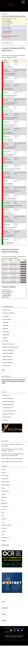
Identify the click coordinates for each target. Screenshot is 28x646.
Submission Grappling (6, 525)
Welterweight (5, 325)
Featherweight (5, 331)
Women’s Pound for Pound (8, 344)
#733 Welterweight (6, 37)
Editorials (3, 472)
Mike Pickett (5, 144)
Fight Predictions (5, 481)
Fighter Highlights (5, 484)
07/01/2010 (4, 279)
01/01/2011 (4, 275)
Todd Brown (5, 231)
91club (3, 370)
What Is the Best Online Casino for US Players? (12, 461)
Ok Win (3, 601)
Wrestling (3, 540)
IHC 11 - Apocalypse (8, 220)
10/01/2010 (4, 277)
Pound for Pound (6, 310)
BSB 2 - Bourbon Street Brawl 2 (11, 198)
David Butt (6, 297)
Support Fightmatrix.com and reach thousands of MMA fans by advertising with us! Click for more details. (13, 381)
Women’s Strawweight (7, 359)
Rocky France (6, 106)
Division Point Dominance (8, 313)
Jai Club (10, 635)
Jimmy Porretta (6, 129)
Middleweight (5, 322)
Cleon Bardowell (8, 291)
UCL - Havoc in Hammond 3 (10, 73)
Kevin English (6, 194)
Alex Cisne (5, 157)
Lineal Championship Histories (9, 410)
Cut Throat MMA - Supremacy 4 (11, 95)
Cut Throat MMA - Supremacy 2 (11, 102)
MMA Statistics (4, 506)
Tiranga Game (19, 636)
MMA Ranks (4, 503)
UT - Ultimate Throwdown (10, 234)
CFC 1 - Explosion (8, 212)
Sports (2, 522)
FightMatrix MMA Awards (8, 413)
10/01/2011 (4, 273)
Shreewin (6, 635)
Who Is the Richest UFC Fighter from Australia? (12, 458)
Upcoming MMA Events (7, 407)
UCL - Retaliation (8, 66)
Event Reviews (4, 478)
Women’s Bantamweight (7, 353)
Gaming (3, 488)
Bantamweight (5, 334)
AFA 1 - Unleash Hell (9, 139)
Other (2, 515)
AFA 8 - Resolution (8, 88)
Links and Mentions (6, 417)
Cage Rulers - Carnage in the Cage (11, 124)
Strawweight (5, 341)
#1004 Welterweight (6, 33)
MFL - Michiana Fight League (10, 146)
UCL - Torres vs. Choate (9, 80)
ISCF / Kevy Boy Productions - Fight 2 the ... (13, 168)
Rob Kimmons (6, 187)
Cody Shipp (5, 180)
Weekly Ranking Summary (8, 404)
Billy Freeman (6, 239)
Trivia (2, 534)
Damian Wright (6, 136)
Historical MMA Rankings (8, 401)
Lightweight (5, 328)
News (2, 512)
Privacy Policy (16, 628)
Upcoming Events (5, 537)
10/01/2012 (4, 264)
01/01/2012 (4, 271)
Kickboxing (3, 497)
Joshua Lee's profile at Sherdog (10, 18)
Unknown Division (6, 365)
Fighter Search (5, 395)
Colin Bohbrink (6, 121)
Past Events (5, 420)
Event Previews (4, 475)
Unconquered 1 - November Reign (11, 117)
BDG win (4, 614)
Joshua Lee (4, 14)
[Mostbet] (12, 592)
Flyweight (4, 337)
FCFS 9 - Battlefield (8, 183)
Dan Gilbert (5, 92)
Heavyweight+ (5, 316)
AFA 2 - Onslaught (8, 132)
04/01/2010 (4, 282)
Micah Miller (5, 216)
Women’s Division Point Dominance (10, 347)
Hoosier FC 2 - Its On (9, 110)
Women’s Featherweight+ (8, 350)
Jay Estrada (5, 99)
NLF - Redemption (8, 161)
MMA (2, 500)
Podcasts (3, 518)
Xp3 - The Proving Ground (10, 154)
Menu (23, 2)
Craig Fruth (5, 69)
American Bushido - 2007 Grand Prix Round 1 (13, 205)
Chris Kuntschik (6, 224)
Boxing (3, 469)
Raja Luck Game (5, 545)
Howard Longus (6, 202)
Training (3, 531)
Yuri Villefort (5, 114)
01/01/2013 (4, 262)
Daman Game (5, 607)
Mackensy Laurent (6, 151)
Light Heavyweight (6, 319)
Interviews (3, 494)
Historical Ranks (5, 491)
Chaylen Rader (7, 295)
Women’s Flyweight (6, 356)
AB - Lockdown (8, 176)
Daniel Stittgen (11, 43)
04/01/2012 (4, 268)
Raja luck (4, 620)
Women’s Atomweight (7, 362)
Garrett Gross (7, 290)
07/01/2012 (4, 266)
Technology (4, 528)
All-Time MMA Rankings (7, 398)
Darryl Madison (6, 85)
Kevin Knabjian (6, 172)
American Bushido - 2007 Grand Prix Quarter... (12, 190)
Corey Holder (7, 293)
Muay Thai (3, 509)
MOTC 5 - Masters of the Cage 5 (11, 227)
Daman (14, 635)
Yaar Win (14, 636)
